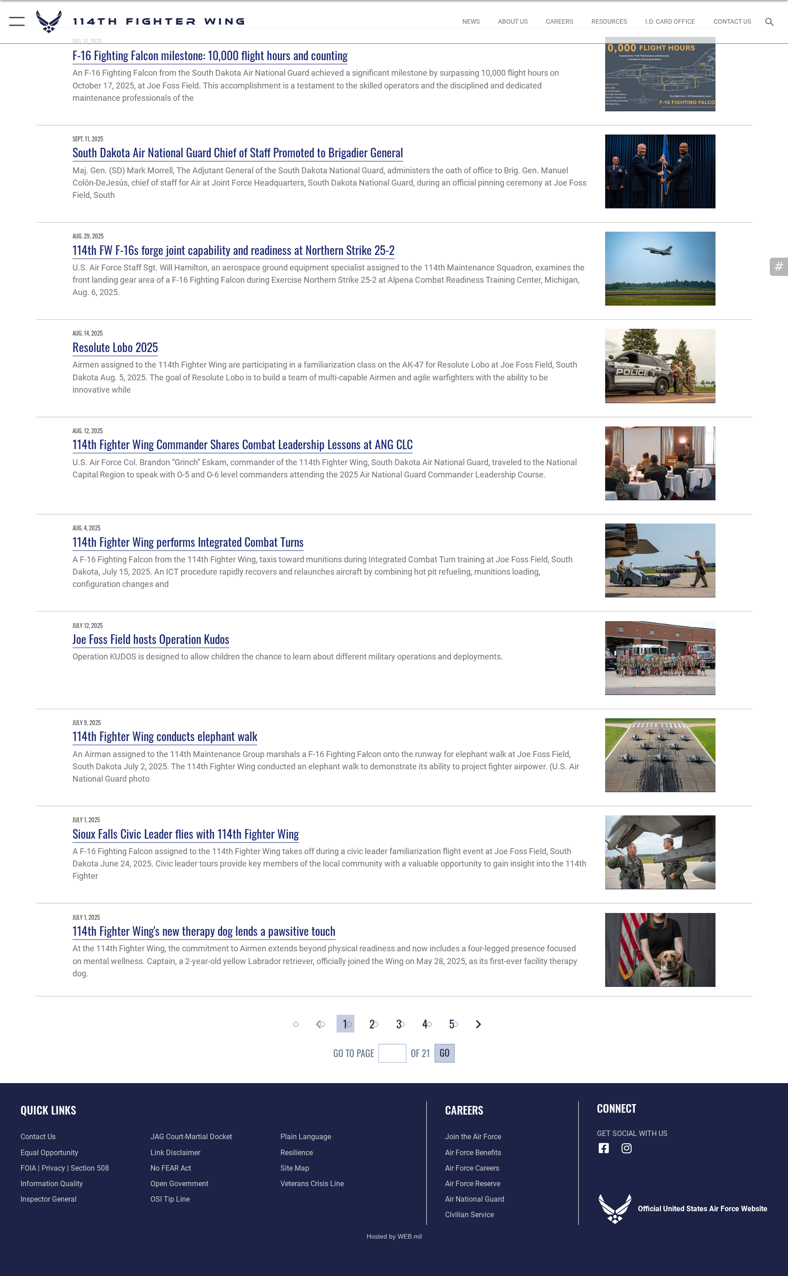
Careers (464, 1109)
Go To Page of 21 (381, 1053)
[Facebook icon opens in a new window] (604, 1148)
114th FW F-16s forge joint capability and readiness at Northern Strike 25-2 (233, 250)
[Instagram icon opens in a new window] (626, 1148)
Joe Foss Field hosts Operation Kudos (151, 639)
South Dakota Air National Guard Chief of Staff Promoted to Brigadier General (238, 152)
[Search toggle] (770, 21)
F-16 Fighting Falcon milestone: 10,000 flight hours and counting (210, 55)
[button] (15, 21)
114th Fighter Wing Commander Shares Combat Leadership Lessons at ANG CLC (243, 444)
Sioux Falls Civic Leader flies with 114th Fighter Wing (186, 833)
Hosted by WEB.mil (394, 1236)
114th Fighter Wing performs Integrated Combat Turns (188, 541)
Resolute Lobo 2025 (115, 347)
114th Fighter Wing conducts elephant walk (165, 736)
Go (445, 1052)
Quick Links (48, 1109)
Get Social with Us (632, 1133)
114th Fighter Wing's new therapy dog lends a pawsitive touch (204, 930)
